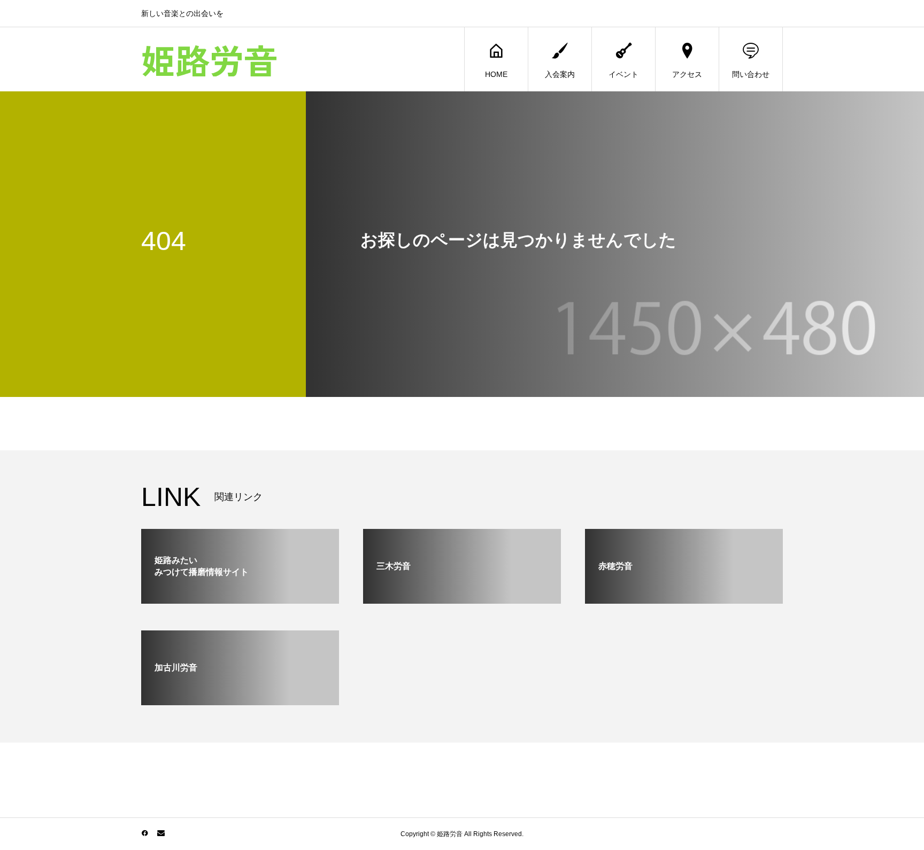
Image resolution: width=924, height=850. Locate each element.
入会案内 (560, 74)
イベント (623, 74)
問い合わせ (750, 74)
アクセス (687, 74)
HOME (496, 74)
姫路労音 (209, 59)
